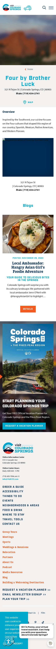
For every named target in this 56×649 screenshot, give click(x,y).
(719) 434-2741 (31, 93)
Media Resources (12, 572)
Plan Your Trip (13, 599)
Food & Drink (12, 510)
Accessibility (12, 491)
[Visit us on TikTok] (43, 622)
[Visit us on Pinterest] (35, 622)
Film (43, 612)
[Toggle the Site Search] (44, 7)
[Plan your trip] (27, 7)
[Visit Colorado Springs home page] (11, 7)
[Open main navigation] (51, 7)
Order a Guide (13, 487)
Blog (5, 577)
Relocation (8, 552)
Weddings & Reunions (15, 547)
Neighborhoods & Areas (20, 505)
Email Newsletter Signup (22, 594)
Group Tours (9, 531)
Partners (7, 557)
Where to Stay (13, 514)
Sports (6, 541)
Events (7, 500)
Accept (18, 643)
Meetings (8, 536)
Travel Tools (12, 519)
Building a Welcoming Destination (23, 582)
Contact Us (11, 524)
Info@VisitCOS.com (10, 479)
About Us (7, 562)
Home (30, 69)
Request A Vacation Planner (24, 426)
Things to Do (12, 496)
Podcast (7, 567)
